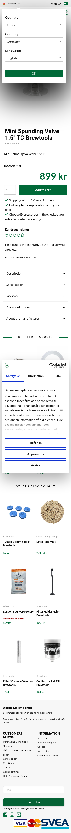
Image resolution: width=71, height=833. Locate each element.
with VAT (57, 3)
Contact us (9, 767)
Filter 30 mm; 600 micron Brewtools (18, 683)
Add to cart (43, 190)
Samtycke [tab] (13, 376)
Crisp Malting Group (47, 536)
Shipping (7, 745)
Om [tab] (58, 376)
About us (42, 738)
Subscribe (34, 802)
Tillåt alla (35, 443)
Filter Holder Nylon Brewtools (48, 613)
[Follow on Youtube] (18, 815)
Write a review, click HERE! (21, 257)
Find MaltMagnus (47, 742)
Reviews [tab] (12, 296)
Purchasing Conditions (15, 741)
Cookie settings (11, 771)
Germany (13, 4)
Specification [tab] (15, 284)
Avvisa (35, 465)
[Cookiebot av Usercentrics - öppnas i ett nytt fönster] (50, 365)
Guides (41, 746)
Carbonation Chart (47, 755)
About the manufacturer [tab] (22, 318)
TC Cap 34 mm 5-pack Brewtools (16, 543)
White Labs (8, 606)
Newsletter (43, 751)
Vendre (40, 809)
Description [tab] (14, 273)
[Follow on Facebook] (5, 815)
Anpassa (33, 454)
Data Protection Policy (15, 776)
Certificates (9, 763)
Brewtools (12, 143)
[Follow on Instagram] (12, 815)
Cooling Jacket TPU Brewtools (48, 683)
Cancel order (10, 758)
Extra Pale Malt (46, 541)
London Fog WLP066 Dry (18, 611)
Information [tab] (35, 376)
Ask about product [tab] (19, 307)
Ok (34, 73)
